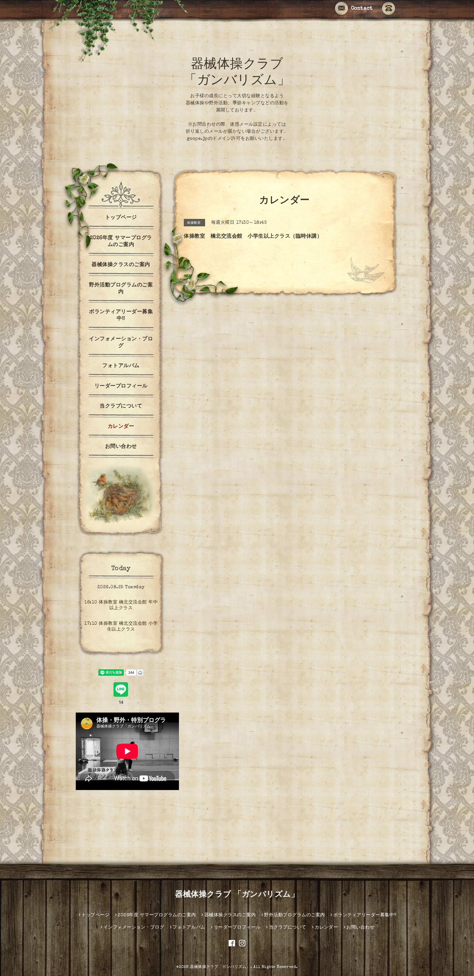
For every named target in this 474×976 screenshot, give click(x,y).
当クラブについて (121, 406)
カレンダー (121, 426)
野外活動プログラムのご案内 (121, 289)
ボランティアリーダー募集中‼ (121, 316)
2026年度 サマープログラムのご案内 (121, 242)
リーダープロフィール (121, 386)
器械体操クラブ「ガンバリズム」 (220, 967)
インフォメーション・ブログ (121, 343)
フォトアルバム (121, 366)
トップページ (121, 218)
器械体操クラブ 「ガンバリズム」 (237, 895)
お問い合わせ (121, 446)
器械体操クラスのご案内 (121, 265)
